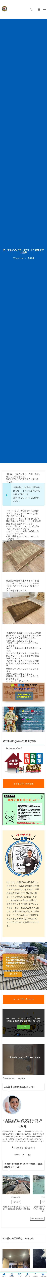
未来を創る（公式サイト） (25, 1148)
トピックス (12, 974)
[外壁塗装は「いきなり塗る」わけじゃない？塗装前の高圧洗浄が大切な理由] (16, 1184)
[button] (15, 1035)
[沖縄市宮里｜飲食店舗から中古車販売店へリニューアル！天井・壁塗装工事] (16, 1258)
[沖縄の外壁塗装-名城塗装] (4, 9)
